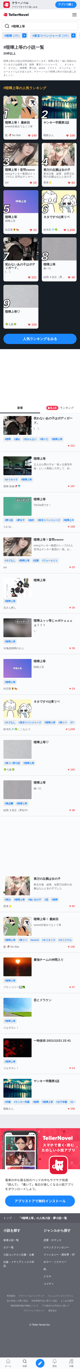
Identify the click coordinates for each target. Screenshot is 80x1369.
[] (4, 278)
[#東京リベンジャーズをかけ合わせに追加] (74, 35)
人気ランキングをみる (40, 339)
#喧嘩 (12, 35)
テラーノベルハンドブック (31, 1296)
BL (45, 1269)
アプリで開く (66, 4)
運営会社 (52, 1310)
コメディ (49, 1283)
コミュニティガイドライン (60, 1296)
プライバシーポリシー (34, 1310)
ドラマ (47, 1276)
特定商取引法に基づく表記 (44, 1301)
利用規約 (11, 1296)
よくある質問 (67, 1301)
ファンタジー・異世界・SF (59, 1254)
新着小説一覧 (11, 1240)
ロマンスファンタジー (56, 1247)
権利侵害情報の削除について (24, 1305)
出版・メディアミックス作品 (18, 1263)
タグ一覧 (8, 1247)
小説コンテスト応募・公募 (18, 1254)
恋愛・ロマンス (52, 1240)
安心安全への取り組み (17, 1301)
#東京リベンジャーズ (50, 35)
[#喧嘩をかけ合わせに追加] (25, 35)
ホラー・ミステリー (55, 1261)
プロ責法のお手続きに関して (56, 1305)
